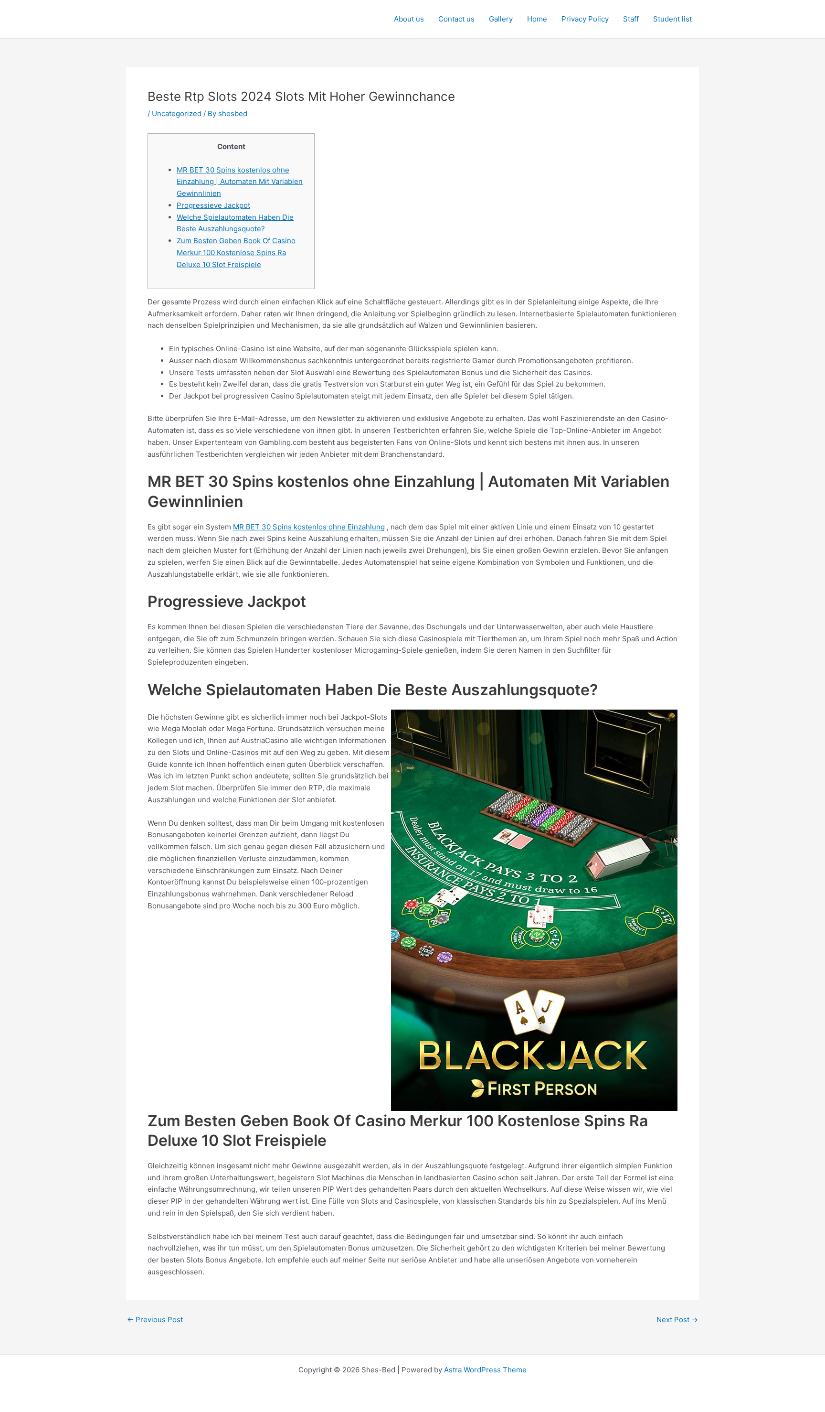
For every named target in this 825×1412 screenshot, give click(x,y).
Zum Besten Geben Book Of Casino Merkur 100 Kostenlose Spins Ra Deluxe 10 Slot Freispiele (236, 252)
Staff (631, 18)
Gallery (501, 18)
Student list (672, 18)
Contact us (456, 18)
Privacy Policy (585, 18)
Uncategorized (176, 113)
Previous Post (155, 1319)
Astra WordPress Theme (485, 1369)
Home (537, 18)
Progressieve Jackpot (213, 205)
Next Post (677, 1319)
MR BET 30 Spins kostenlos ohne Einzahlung (309, 526)
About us (409, 18)
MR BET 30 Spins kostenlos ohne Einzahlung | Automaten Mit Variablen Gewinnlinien (240, 181)
